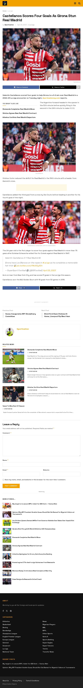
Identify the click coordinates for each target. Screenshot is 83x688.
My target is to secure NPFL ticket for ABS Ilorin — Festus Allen (34, 504)
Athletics (6, 621)
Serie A (45, 637)
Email (5, 470)
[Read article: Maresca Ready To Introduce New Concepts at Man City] (7, 573)
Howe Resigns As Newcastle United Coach (27, 579)
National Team (8, 652)
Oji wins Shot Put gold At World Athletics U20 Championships (33, 529)
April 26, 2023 (22, 25)
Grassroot (6, 646)
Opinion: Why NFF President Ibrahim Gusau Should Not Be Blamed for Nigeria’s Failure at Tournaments (39, 667)
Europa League (8, 640)
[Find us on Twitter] (7, 611)
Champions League (10, 634)
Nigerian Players (49, 624)
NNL (44, 627)
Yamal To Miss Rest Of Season (14, 406)
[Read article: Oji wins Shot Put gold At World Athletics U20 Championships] (7, 531)
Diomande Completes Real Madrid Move (19, 109)
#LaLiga (46, 263)
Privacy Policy (17, 681)
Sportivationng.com (51, 98)
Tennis (45, 649)
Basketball (7, 624)
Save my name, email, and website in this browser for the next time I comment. (35, 480)
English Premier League (12, 637)
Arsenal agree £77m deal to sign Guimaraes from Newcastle (33, 562)
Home (4, 11)
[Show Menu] (75, 3)
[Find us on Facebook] (3, 611)
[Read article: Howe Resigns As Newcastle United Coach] (7, 581)
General (6, 643)
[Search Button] (79, 3)
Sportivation (9, 25)
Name (5, 460)
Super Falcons (48, 646)
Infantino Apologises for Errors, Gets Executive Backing (32, 554)
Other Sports (48, 634)
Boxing (5, 627)
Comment (7, 433)
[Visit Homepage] (5, 3)
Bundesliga (7, 630)
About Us (6, 681)
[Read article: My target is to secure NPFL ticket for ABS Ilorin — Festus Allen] (7, 506)
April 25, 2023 (49, 270)
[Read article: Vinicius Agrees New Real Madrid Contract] (13, 375)
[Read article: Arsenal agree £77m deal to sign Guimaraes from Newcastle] (7, 565)
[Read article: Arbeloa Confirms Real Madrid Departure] (13, 394)
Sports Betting (48, 640)
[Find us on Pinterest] (11, 611)
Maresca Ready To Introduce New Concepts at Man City (32, 571)
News (45, 621)
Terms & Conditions (32, 681)
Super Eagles (48, 643)
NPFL (44, 630)
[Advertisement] (41, 187)
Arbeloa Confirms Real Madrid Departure (19, 117)
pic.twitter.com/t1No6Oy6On (29, 265)
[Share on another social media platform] (78, 87)
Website (46, 470)
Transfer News (48, 652)
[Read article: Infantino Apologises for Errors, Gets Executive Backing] (7, 556)
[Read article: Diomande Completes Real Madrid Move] (13, 356)
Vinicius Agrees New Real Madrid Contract (20, 113)
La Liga (10, 11)
